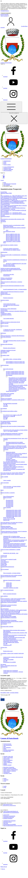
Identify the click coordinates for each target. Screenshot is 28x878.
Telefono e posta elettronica (6, 278)
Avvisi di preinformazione (11, 460)
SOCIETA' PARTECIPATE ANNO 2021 (15, 371)
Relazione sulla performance (7, 344)
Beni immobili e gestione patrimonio (8, 523)
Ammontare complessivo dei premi (8, 350)
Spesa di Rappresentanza (8, 496)
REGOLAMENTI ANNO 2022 (13, 235)
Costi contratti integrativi (8, 318)
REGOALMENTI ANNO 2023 (13, 236)
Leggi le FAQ (6, 814)
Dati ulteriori (3, 664)
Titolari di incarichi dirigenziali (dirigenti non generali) (12, 291)
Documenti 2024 (9, 503)
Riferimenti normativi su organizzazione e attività (13, 225)
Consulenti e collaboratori (6, 279)
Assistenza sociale (7, 168)
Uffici (4, 746)
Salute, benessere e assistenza (9, 770)
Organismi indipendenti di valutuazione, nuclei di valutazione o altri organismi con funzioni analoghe (14, 532)
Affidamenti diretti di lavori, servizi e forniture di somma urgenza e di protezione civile (16, 454)
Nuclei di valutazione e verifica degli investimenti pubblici (13, 598)
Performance (3, 333)
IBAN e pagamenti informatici (7, 590)
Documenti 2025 (9, 505)
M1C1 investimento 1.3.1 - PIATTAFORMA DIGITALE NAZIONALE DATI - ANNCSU (13, 208)
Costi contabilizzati (5, 561)
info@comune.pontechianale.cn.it (11, 811)
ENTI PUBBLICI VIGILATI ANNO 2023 (15, 362)
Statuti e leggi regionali (8, 226)
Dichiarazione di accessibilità (9, 662)
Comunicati (5, 779)
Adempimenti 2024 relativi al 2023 (13, 513)
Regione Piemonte (4, 14)
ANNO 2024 (9, 585)
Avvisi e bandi (9, 458)
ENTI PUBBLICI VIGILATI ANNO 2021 (15, 361)
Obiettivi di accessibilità (8, 659)
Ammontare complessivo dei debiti (10, 587)
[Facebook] (3, 175)
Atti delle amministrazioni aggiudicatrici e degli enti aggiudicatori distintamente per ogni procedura (12, 434)
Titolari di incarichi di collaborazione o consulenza (11, 281)
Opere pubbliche (4, 596)
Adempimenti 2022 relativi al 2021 (13, 511)
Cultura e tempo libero (8, 757)
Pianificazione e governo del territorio (9, 602)
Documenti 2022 (9, 501)
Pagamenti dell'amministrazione (7, 566)
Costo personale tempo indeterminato (11, 305)
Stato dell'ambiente (5, 608)
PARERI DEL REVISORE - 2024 (10, 553)
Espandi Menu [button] (4, 192)
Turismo (5, 763)
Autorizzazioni (6, 772)
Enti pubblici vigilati (5, 355)
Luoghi (4, 786)
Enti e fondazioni (7, 747)
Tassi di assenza (4, 309)
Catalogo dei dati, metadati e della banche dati (13, 657)
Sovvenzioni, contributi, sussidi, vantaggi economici (12, 474)
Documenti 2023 (9, 502)
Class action (3, 560)
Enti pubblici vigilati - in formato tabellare (12, 359)
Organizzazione (4, 252)
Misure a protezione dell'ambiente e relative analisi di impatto (14, 610)
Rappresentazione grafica (6, 394)
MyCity (3, 869)
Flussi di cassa (6, 520)
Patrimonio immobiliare (6, 526)
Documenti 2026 (9, 506)
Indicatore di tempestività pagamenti (8, 576)
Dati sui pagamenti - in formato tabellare (11, 573)
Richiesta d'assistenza (7, 818)
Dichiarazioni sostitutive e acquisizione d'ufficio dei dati (12, 399)
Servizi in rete (3, 565)
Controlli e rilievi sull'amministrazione (9, 528)
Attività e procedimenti (5, 395)
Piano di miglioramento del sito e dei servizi (12, 825)
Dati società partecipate (8, 368)
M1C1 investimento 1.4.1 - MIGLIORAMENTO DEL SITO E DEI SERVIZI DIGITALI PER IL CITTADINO (14, 196)
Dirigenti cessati (4, 292)
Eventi (4, 787)
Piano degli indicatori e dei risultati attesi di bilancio (12, 522)
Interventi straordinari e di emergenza (8, 617)
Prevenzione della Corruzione (7, 626)
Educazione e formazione (8, 767)
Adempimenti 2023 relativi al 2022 (13, 512)
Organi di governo (7, 743)
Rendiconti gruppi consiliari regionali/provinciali (11, 269)
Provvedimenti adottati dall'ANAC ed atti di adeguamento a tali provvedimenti (12, 640)
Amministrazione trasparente (9, 820)
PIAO (4, 242)
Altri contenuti (4, 623)
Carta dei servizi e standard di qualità (8, 559)
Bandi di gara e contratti (6, 423)
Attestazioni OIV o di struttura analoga (11, 536)
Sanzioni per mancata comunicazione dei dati (10, 268)
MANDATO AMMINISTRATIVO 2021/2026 (16, 263)
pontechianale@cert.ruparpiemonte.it (11, 812)
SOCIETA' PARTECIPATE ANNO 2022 (15, 374)
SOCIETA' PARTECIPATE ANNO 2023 (15, 372)
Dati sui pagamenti (5, 569)
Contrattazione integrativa (6, 314)
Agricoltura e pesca (7, 773)
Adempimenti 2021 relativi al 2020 (13, 510)
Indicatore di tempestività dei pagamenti (11, 580)
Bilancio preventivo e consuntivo (8, 492)
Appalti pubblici (6, 761)
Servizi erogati (4, 556)
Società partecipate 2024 (11, 391)
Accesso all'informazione (8, 166)
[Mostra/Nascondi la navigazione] (11, 107)
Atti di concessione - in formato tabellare (12, 486)
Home (4, 182)
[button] (7, 161)
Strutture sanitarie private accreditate (8, 616)
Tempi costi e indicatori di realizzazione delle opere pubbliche (14, 601)
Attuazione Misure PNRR (6, 193)
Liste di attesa (3, 563)
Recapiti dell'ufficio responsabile (10, 403)
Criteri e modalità (4, 476)
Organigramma (6, 275)
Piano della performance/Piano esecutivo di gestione (14, 340)
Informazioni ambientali (6, 606)
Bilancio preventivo (7, 497)
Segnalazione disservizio (8, 817)
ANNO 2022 (9, 582)
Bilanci (2, 490)
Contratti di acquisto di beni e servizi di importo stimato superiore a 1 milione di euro (15, 465)
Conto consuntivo (7, 507)
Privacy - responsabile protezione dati (9, 665)
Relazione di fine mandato (8, 264)
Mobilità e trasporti (7, 765)
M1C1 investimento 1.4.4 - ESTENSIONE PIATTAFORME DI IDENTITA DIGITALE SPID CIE (14, 199)
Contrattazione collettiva (6, 313)
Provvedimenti (9, 375)
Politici (4, 748)
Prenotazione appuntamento (9, 816)
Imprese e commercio (7, 760)
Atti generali (3, 221)
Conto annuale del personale (9, 303)
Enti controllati (7, 185)
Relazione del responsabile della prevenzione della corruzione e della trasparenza (14, 638)
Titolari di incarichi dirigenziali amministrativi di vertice (12, 285)
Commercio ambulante (8, 169)
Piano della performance (6, 336)
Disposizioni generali (5, 216)
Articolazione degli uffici (6, 270)
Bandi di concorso (4, 323)
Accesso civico (4, 647)
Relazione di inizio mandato (9, 266)
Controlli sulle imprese (5, 422)
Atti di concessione (5, 482)
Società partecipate (5, 365)
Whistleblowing (4, 666)
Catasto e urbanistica (7, 762)
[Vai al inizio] (1, 697)
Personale (3, 283)
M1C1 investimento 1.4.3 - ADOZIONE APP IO (11, 212)
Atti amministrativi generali (9, 231)
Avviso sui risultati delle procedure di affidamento (16, 457)
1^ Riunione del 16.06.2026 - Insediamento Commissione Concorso (12, 330)
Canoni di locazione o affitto (7, 527)
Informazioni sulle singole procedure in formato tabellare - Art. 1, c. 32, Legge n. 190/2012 (15, 430)
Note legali (5, 823)
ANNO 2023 (9, 584)
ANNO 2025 (9, 586)
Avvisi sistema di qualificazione (13, 455)
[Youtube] (3, 176)
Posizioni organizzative (5, 294)
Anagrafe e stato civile (8, 756)
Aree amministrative (7, 745)
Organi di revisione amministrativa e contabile (10, 549)
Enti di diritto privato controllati (7, 393)
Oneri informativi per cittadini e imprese (9, 245)
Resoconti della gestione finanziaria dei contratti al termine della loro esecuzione (14, 462)
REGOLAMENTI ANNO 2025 (13, 239)
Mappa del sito (4, 866)
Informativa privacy (7, 821)
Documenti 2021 (9, 500)
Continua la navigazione (5, 13)
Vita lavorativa (6, 758)
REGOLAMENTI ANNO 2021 (13, 234)
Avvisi (4, 781)
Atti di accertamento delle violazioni (11, 642)
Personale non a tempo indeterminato (8, 308)
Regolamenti (6, 658)
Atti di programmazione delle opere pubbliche (10, 599)
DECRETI (5, 417)
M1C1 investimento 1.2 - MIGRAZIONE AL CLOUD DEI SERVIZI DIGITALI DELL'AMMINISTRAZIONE (13, 201)
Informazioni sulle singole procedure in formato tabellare (13, 426)
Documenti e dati (7, 751)
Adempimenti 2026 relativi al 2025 (13, 516)
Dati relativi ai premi (5, 351)
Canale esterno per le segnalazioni (10, 670)
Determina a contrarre (10, 459)
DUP (7, 230)
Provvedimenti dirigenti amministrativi (9, 421)
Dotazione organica (5, 300)
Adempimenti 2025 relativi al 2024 (13, 515)
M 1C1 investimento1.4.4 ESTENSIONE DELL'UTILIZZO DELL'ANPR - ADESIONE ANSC (14, 206)
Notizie (4, 778)
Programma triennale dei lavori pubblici (14, 442)
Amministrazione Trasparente (10, 183)
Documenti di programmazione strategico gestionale (14, 227)
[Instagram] (3, 178)
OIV (2, 320)
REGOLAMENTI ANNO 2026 (13, 240)
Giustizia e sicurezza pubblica (9, 768)
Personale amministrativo (8, 750)
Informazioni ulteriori (10, 452)
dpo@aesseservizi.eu (7, 804)
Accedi (2, 180)
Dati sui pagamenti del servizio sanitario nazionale (11, 575)
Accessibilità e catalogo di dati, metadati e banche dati (12, 653)
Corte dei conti (4, 555)
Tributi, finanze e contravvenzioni (10, 769)
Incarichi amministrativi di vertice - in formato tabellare (15, 289)
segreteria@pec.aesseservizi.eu (9, 805)
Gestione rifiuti (4, 564)
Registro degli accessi (8, 651)
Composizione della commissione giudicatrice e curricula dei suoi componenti (13, 467)
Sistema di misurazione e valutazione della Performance (12, 335)
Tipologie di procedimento (6, 398)
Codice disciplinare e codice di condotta (11, 241)
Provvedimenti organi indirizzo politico (9, 411)
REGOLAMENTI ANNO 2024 (13, 237)
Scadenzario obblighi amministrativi (11, 248)
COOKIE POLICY (5, 10)
